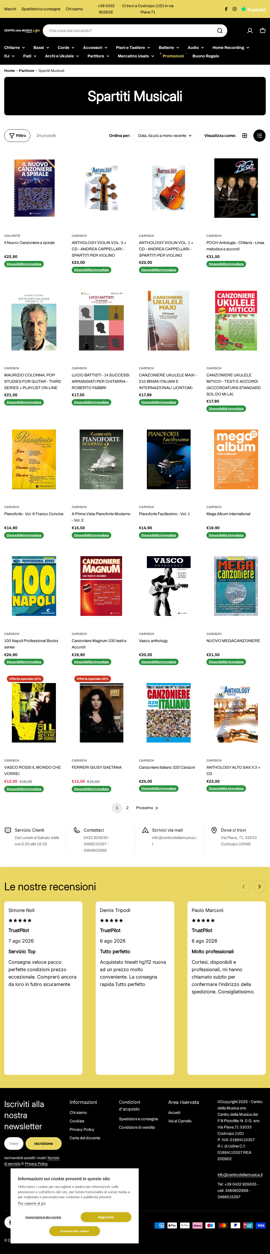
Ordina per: (120, 135)
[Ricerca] (220, 30)
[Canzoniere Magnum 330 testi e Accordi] (101, 586)
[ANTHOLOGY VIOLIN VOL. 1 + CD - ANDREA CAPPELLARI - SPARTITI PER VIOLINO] (169, 188)
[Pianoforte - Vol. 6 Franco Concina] (34, 459)
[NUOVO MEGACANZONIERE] (236, 586)
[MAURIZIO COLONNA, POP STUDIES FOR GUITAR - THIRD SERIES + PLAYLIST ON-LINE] (34, 321)
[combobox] (135, 30)
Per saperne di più (32, 1203)
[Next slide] (259, 886)
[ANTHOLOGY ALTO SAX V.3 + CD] (236, 713)
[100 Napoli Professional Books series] (34, 586)
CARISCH (79, 236)
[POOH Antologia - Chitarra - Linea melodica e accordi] (236, 188)
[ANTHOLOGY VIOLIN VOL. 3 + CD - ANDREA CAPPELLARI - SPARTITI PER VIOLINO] (101, 188)
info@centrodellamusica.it (240, 1175)
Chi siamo (74, 9)
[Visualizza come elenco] (259, 135)
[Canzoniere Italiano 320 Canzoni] (169, 713)
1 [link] (117, 808)
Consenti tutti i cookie (74, 1231)
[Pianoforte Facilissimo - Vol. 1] (169, 459)
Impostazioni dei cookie (43, 1217)
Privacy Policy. (36, 1164)
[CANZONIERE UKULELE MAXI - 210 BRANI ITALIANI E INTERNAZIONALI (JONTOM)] (169, 321)
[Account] (250, 30)
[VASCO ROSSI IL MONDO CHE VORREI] (34, 713)
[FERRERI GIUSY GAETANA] (101, 713)
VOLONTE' (12, 236)
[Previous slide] (243, 886)
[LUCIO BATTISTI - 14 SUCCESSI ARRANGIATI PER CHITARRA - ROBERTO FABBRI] (101, 321)
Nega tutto (106, 1217)
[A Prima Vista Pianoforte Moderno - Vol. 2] (101, 459)
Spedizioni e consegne (40, 9)
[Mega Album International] (236, 459)
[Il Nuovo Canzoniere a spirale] (34, 188)
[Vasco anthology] (169, 586)
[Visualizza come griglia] (244, 135)
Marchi (10, 9)
